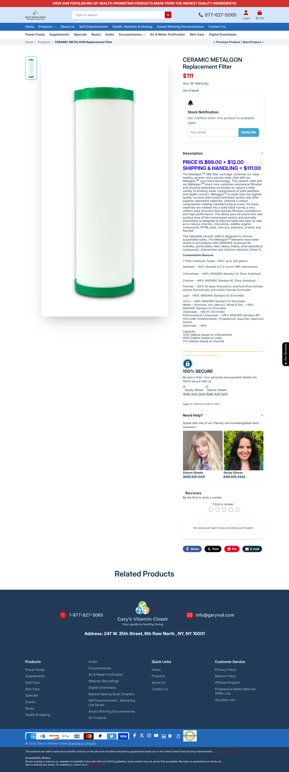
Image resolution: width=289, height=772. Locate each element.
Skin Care (197, 34)
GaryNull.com (225, 700)
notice (186, 404)
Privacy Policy (225, 670)
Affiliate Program (227, 683)
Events (30, 702)
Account (246, 15)
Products (45, 27)
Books (96, 34)
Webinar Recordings (103, 681)
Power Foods (35, 34)
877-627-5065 (220, 15)
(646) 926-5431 (217, 394)
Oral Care (32, 683)
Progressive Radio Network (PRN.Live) (235, 691)
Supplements (59, 34)
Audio (109, 34)
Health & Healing (37, 715)
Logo (35, 15)
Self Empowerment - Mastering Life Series (111, 703)
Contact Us (217, 27)
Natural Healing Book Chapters (111, 694)
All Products (97, 718)
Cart (260, 15)
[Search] (168, 15)
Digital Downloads (222, 34)
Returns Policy (225, 676)
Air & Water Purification (167, 34)
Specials (80, 34)
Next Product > (253, 42)
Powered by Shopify (82, 743)
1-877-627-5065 (86, 615)
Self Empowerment (93, 27)
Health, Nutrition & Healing (132, 27)
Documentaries (130, 34)
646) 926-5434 (234, 476)
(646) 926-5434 (194, 394)
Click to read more (225, 751)
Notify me (248, 132)
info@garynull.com (215, 615)
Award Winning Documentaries (180, 27)
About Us (68, 27)
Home (29, 27)
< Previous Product (226, 42)
